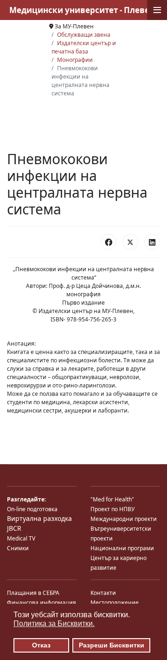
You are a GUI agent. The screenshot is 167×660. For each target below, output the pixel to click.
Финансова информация (41, 603)
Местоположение (114, 603)
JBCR (14, 528)
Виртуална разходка (39, 518)
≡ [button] (157, 10)
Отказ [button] (41, 645)
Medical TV (21, 538)
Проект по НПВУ (112, 509)
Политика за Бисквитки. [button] (54, 623)
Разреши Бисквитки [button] (111, 645)
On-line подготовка (32, 509)
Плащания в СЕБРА (33, 593)
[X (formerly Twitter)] (130, 242)
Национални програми (122, 548)
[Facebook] (108, 242)
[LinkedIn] (152, 242)
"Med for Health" (112, 499)
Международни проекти (123, 519)
